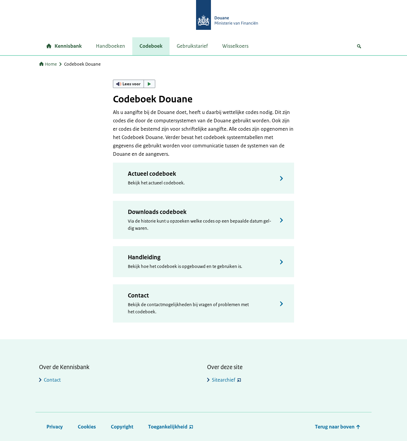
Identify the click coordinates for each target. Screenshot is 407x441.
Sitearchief (223, 380)
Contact (138, 295)
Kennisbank (68, 46)
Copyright (122, 426)
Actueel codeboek (152, 174)
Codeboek (150, 46)
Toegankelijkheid (167, 426)
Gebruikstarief (192, 46)
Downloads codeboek (157, 212)
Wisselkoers (235, 46)
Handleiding (144, 257)
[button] (134, 84)
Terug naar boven (335, 426)
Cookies (87, 426)
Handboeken (110, 46)
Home (51, 64)
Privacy (54, 426)
